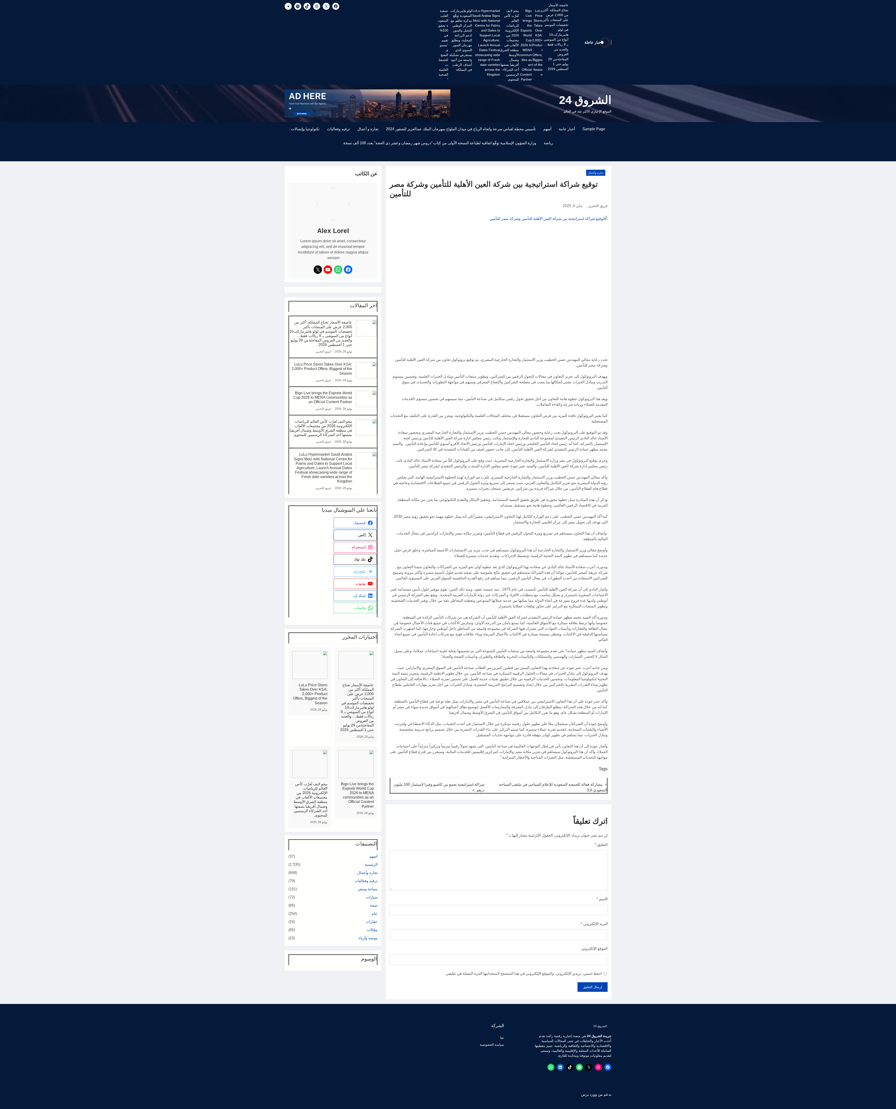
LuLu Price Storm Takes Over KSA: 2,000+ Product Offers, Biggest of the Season (537, 42)
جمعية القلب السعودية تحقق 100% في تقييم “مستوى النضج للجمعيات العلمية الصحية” (443, 45)
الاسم (602, 899)
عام (375, 913)
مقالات (372, 930)
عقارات (372, 922)
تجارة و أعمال (367, 129)
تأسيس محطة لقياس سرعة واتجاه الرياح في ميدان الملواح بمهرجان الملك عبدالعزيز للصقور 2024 (461, 129)
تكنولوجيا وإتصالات (305, 129)
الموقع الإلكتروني (594, 949)
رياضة (548, 143)
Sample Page (593, 129)
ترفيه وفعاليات (338, 129)
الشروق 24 (585, 100)
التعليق (601, 845)
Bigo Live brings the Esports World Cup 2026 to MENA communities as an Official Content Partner (525, 45)
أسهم (547, 129)
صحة (374, 905)
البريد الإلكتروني (594, 924)
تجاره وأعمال (595, 172)
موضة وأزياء (368, 938)
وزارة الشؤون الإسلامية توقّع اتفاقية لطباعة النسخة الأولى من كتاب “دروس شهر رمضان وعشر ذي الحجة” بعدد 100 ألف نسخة (439, 143)
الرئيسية (371, 864)
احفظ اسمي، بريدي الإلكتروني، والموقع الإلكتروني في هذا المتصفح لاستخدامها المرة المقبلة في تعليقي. (523, 973)
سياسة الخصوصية (492, 1044)
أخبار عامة (567, 129)
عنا (502, 1038)
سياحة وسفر (368, 889)
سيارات (372, 897)
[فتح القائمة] (608, 158)
